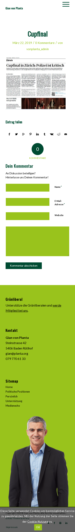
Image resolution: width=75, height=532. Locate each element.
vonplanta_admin (37, 49)
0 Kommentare (45, 43)
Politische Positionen (18, 391)
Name (58, 186)
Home (9, 387)
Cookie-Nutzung (37, 521)
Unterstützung (14, 401)
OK (38, 527)
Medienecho (13, 405)
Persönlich (12, 396)
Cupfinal (38, 34)
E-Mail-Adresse (60, 203)
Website (59, 215)
